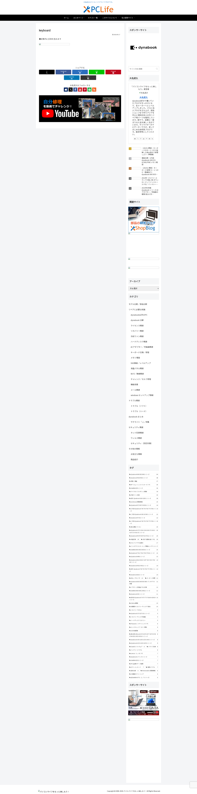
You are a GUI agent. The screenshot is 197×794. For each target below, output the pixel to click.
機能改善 (134, 384)
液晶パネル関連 (137, 368)
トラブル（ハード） (139, 411)
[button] (88, 77)
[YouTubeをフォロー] (80, 90)
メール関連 (135, 389)
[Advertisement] (143, 764)
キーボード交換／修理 (140, 352)
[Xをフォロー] (71, 90)
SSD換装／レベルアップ (141, 363)
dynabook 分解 (137, 320)
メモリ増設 (135, 357)
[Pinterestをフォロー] (85, 90)
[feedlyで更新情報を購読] (149, 138)
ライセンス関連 (137, 325)
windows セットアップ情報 (142, 395)
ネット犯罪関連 (137, 432)
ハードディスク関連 (139, 341)
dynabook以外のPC (139, 314)
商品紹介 (134, 459)
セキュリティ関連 (136, 427)
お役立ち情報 (136, 454)
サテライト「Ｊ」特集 (140, 422)
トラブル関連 (134, 400)
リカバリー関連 (137, 330)
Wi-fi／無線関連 (137, 373)
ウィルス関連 (136, 438)
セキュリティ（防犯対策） (142, 443)
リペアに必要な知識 (137, 309)
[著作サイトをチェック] (66, 90)
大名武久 (144, 97)
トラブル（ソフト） (139, 406)
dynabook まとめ (136, 416)
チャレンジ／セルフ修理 (141, 379)
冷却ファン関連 (137, 336)
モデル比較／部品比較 (138, 304)
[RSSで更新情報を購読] (94, 90)
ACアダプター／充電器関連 (142, 347)
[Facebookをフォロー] (75, 90)
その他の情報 (134, 448)
